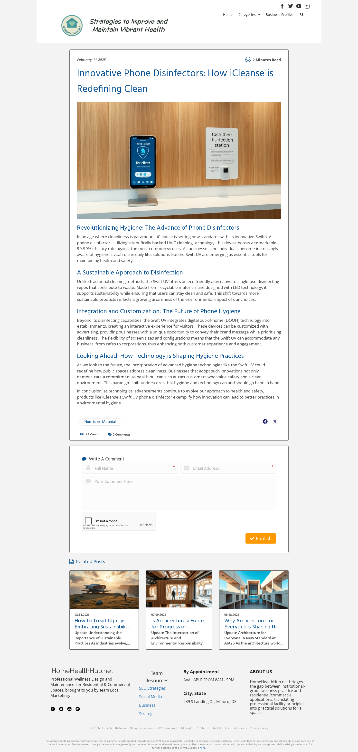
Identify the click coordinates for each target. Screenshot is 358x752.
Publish (263, 538)
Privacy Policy (259, 728)
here (202, 747)
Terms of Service (236, 728)
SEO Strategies (152, 688)
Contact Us (215, 728)
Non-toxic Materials (101, 422)
